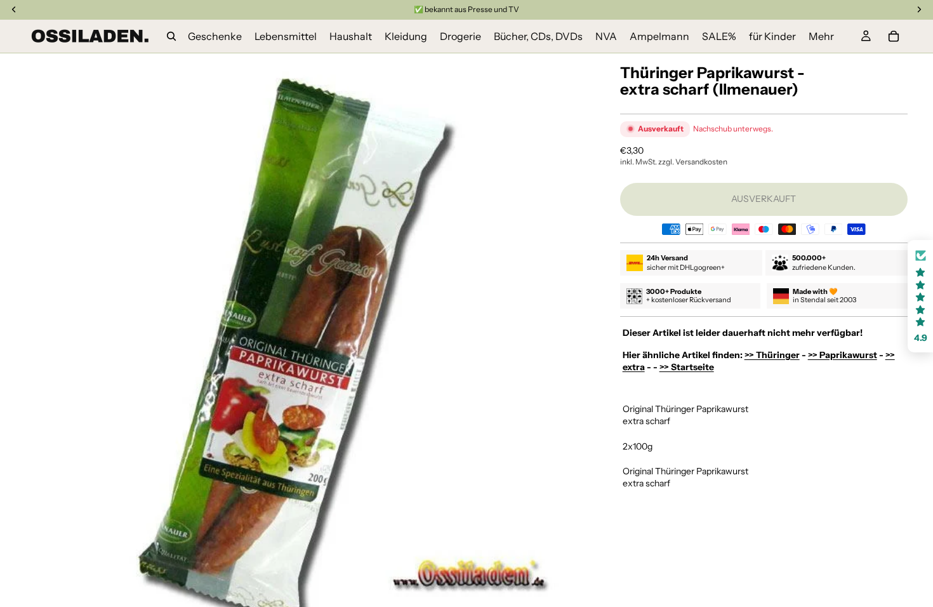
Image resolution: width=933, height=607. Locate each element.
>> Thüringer (772, 355)
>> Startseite (686, 367)
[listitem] (821, 36)
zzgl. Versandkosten (692, 161)
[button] (920, 296)
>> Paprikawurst (842, 355)
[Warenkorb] (894, 36)
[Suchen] (171, 36)
